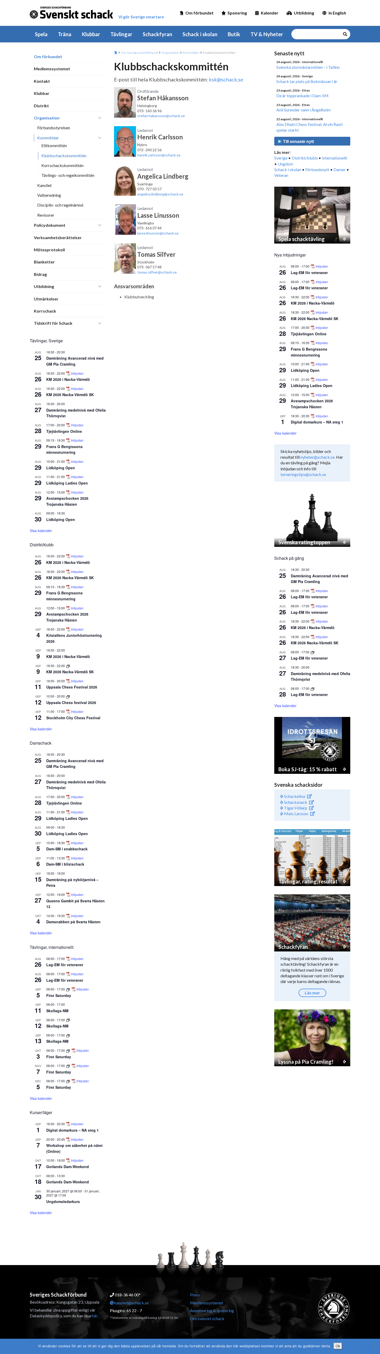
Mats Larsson (295, 813)
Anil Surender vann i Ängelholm (303, 109)
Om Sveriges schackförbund (139, 53)
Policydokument (49, 225)
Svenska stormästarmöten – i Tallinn (308, 67)
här (94, 1315)
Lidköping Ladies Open (67, 483)
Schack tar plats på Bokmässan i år (306, 81)
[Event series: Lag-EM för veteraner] (312, 652)
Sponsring (237, 12)
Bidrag (40, 274)
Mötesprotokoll (49, 249)
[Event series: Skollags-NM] (68, 1020)
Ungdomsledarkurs (63, 1201)
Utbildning (304, 12)
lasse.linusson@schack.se (158, 233)
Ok (338, 1346)
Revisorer (45, 215)
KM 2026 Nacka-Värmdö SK (70, 394)
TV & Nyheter (266, 34)
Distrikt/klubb (305, 157)
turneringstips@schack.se (303, 474)
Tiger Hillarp (295, 807)
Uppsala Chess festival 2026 (71, 702)
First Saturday (58, 995)
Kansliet (44, 185)
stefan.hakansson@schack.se (161, 116)
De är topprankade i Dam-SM (302, 95)
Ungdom (285, 163)
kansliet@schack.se (131, 1302)
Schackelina (294, 796)
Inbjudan (77, 373)
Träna (64, 34)
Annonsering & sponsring (212, 1310)
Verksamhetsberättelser (58, 237)
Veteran (281, 175)
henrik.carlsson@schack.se (158, 155)
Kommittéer (48, 137)
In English (337, 12)
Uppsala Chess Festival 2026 (71, 687)
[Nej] (373, 1346)
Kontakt (42, 81)
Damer (339, 169)
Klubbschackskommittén (63, 155)
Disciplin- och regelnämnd (60, 204)
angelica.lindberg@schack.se (160, 194)
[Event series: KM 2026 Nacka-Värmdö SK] (68, 665)
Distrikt (41, 105)
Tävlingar (121, 34)
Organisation (46, 117)
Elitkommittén (54, 145)
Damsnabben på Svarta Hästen (73, 921)
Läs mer (312, 992)
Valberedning (49, 195)
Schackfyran (157, 34)
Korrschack (45, 310)
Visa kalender (41, 530)
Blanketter (44, 261)
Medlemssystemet (52, 68)
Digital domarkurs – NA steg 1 (72, 1130)
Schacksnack (295, 802)
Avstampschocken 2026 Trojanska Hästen (67, 617)
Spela (41, 34)
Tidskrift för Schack (53, 323)
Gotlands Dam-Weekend (67, 1166)
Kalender (269, 12)
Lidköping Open (60, 467)
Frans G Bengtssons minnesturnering (64, 449)
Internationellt (334, 157)
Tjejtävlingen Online (64, 431)
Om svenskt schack (207, 1318)
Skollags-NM (57, 1010)
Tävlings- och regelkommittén (67, 175)
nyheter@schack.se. (317, 457)
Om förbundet (199, 12)
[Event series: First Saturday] (68, 989)
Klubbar (91, 34)
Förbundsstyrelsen (53, 127)
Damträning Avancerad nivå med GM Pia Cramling (75, 361)
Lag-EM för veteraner (64, 964)
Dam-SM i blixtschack (65, 864)
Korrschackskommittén (62, 165)
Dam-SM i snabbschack (67, 848)
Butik (234, 34)
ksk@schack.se (226, 79)
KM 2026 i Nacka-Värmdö (68, 379)
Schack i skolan (200, 34)
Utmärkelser (46, 298)
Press (195, 1294)
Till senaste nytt (298, 141)
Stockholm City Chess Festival (73, 717)
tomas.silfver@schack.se (157, 272)
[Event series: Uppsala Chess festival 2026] (68, 696)
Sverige (280, 157)
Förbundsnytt (317, 169)
